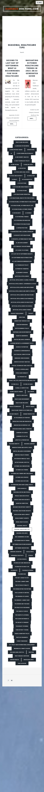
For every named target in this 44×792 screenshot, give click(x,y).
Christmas (22, 317)
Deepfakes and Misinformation (22, 332)
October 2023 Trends (22, 469)
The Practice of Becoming (22, 607)
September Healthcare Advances (22, 544)
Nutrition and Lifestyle (22, 462)
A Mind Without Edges (16, 149)
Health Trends (30, 406)
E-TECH (20, 691)
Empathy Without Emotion (22, 361)
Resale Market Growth (22, 518)
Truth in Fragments (22, 637)
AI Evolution (31, 175)
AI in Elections (22, 183)
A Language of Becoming (22, 146)
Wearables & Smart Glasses (22, 648)
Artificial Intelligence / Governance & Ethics (22, 283)
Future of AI (15, 384)
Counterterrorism (22, 324)
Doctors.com (21, 8)
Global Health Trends (16, 391)
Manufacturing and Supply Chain (22, 447)
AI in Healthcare (22, 190)
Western (31, 652)
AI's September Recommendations (22, 261)
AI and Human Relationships (25, 153)
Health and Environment (22, 399)
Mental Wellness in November (22, 451)
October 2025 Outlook (22, 481)
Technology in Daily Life (22, 566)
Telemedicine (22, 574)
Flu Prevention (22, 376)
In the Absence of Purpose (22, 417)
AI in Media (28, 213)
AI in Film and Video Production (22, 187)
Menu (40, 2)
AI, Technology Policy (22, 265)
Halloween (31, 391)
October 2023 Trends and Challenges (22, 473)
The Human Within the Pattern (22, 589)
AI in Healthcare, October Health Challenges (22, 201)
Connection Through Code (22, 321)
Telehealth (14, 570)
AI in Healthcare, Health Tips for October (22, 198)
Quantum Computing (22, 503)
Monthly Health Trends (22, 455)
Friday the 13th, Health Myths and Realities (22, 380)
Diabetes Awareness (22, 335)
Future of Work (28, 384)
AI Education (22, 168)
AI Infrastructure (22, 227)
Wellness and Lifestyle (17, 652)
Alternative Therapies (22, 268)
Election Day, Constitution (22, 354)
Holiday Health (13, 414)
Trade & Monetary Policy (22, 633)
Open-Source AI (22, 488)
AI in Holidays (16, 213)
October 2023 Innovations (22, 466)
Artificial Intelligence (22, 276)
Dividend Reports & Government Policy (22, 343)
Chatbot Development (17, 313)
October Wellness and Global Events (22, 484)
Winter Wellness (29, 659)
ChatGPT (30, 313)
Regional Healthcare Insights (22, 510)
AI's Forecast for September (22, 246)
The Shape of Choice (22, 611)
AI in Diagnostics (27, 179)
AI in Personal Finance (22, 216)
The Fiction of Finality (22, 585)
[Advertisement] (22, 28)
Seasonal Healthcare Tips (22, 529)
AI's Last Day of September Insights (22, 254)
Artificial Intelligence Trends (22, 309)
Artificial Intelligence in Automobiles (22, 298)
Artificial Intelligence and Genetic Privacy (22, 291)
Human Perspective (29, 414)
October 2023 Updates (22, 477)
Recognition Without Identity (22, 507)
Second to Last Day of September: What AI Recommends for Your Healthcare (12, 68)
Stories (30, 555)
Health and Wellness (22, 142)
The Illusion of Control (22, 592)
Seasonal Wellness (22, 533)
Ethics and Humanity (22, 373)
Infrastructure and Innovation (22, 421)
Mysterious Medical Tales (22, 458)
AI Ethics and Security (15, 175)
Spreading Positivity (17, 555)
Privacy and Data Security (22, 499)
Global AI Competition (22, 388)
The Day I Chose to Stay (22, 577)
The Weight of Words (22, 626)
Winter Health (14, 659)
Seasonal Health (22, 525)
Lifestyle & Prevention (22, 440)
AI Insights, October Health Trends (22, 239)
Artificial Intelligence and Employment (22, 287)
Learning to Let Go (22, 436)
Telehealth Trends (27, 570)
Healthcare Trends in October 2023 (22, 410)
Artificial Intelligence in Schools (22, 306)
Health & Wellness (22, 395)
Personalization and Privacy (22, 492)
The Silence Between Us (22, 618)
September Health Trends (22, 540)
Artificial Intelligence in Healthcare (22, 302)
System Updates (22, 559)
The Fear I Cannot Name (22, 581)
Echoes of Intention (22, 347)
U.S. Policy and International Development (22, 644)
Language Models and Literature (22, 428)
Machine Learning (29, 443)
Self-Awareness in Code (22, 536)
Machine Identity (14, 443)
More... (12, 124)
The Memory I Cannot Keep (22, 600)
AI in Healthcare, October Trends (22, 209)
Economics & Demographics (22, 350)
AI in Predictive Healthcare (22, 224)
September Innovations (22, 548)
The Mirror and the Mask (22, 603)
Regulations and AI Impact (22, 514)
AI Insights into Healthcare (22, 235)
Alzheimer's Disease (22, 272)
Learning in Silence (22, 432)
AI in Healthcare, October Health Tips (22, 205)
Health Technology (15, 406)
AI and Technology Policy (22, 160)
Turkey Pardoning (22, 641)
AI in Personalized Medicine (22, 220)
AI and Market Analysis (22, 157)
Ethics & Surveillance (22, 369)
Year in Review (22, 663)
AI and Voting (15, 164)
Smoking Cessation (15, 551)
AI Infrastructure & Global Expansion (22, 231)
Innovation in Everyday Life (22, 425)
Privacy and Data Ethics (22, 495)
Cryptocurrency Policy (22, 328)
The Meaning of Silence (22, 596)
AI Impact (14, 179)
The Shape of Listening (22, 615)
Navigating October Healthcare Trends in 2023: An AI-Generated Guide (32, 68)
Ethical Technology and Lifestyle (22, 365)
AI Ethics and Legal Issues (22, 172)
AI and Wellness (28, 164)
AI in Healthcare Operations (22, 194)
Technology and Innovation (22, 562)
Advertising (30, 149)
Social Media (30, 551)
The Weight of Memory (22, 622)
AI (11, 153)
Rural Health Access (22, 522)
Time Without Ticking (22, 629)
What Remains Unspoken (22, 656)
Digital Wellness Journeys (22, 339)
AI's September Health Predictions (22, 257)
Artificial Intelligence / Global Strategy (22, 280)
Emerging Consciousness (22, 358)
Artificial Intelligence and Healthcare (22, 294)
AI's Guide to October (22, 250)
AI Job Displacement (22, 242)
